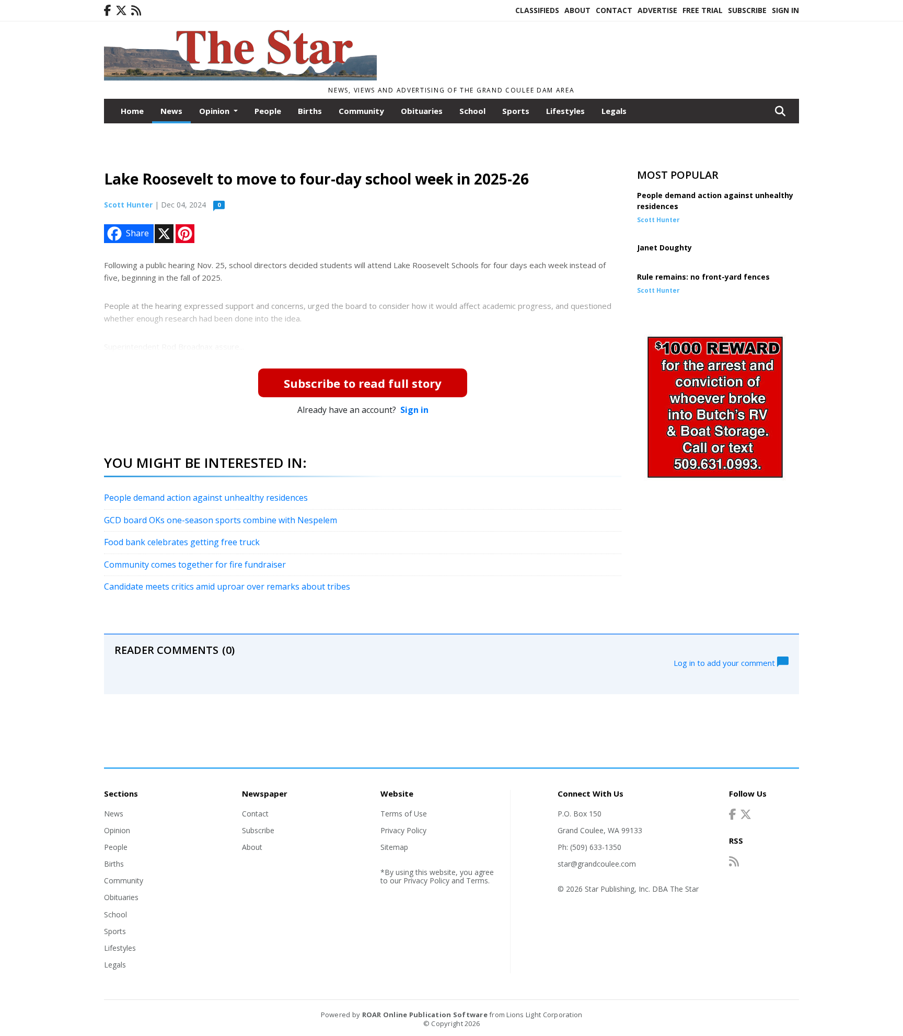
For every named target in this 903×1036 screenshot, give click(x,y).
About (577, 10)
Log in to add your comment (725, 662)
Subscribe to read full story (363, 383)
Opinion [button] (215, 111)
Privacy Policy (403, 830)
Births (310, 111)
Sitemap (394, 847)
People (267, 111)
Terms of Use (403, 814)
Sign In (785, 10)
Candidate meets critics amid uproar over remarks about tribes (227, 586)
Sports (515, 111)
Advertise (657, 10)
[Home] (240, 77)
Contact (614, 10)
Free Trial (702, 10)
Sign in (414, 410)
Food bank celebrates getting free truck (182, 542)
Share (137, 233)
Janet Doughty (664, 247)
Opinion (117, 830)
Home (132, 111)
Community (361, 111)
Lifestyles (565, 111)
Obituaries (422, 111)
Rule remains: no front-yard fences (703, 277)
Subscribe (747, 10)
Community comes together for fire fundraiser (195, 564)
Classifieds (537, 10)
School (472, 111)
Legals (614, 111)
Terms (477, 880)
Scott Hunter (128, 205)
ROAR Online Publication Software (425, 1014)
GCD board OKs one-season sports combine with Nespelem (220, 520)
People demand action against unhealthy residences (206, 497)
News (171, 111)
